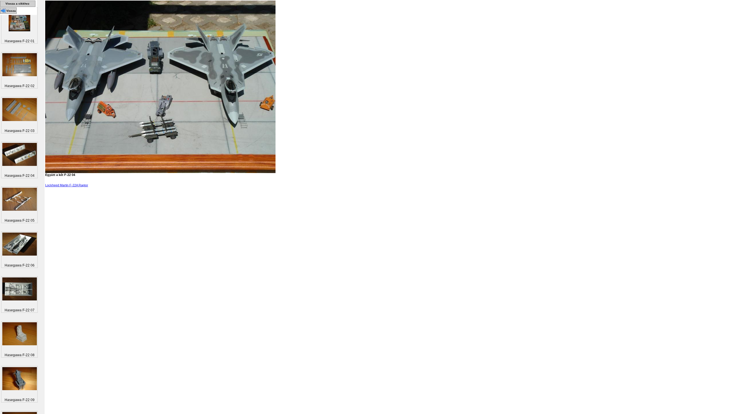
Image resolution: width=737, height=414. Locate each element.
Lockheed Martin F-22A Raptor (66, 185)
